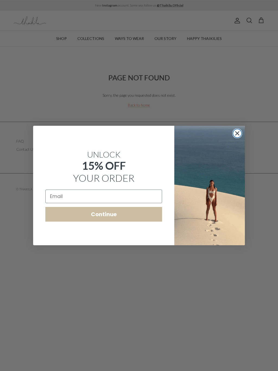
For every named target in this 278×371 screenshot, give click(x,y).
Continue (104, 214)
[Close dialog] (237, 133)
